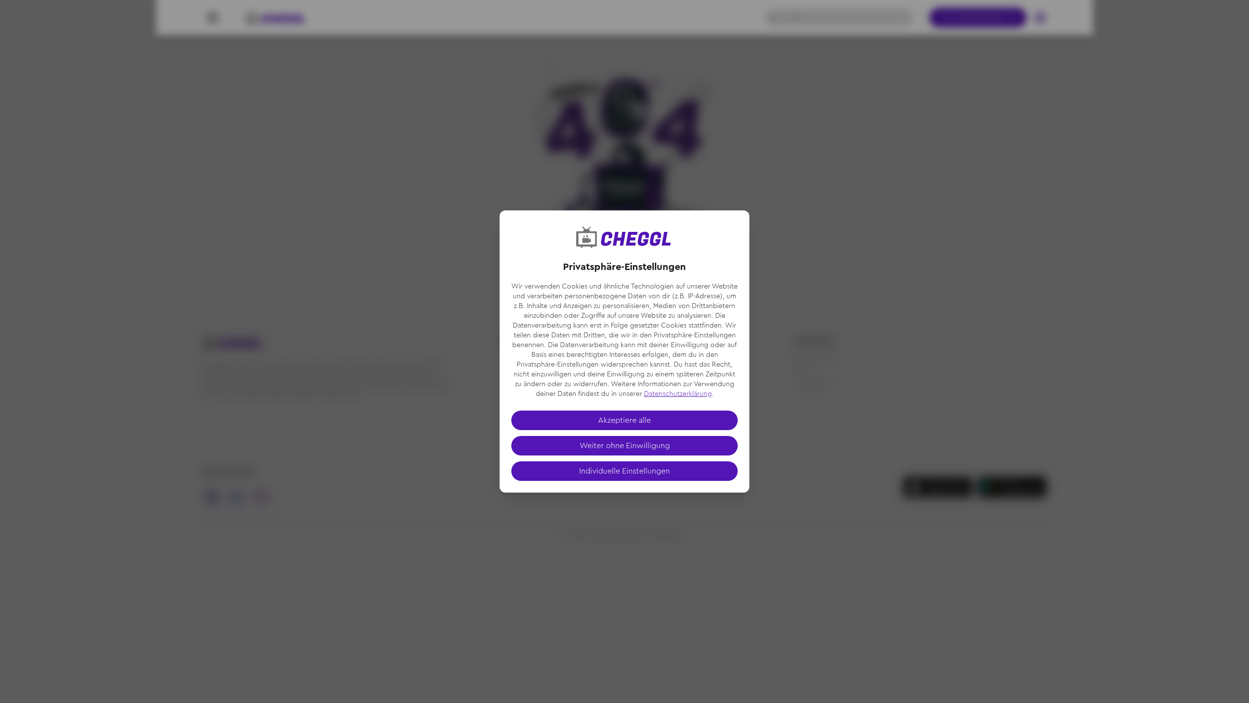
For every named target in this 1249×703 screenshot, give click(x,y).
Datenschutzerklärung (678, 394)
